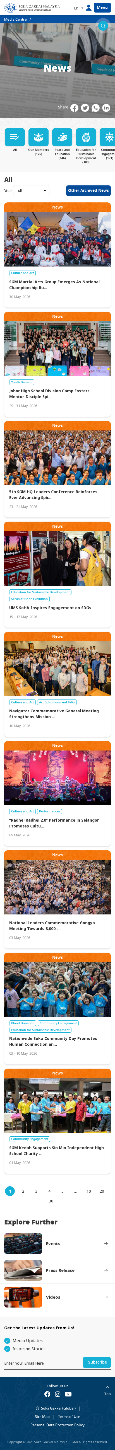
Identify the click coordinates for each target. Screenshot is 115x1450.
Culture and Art (22, 273)
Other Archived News (88, 190)
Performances (49, 811)
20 (102, 1191)
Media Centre (15, 19)
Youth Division (21, 382)
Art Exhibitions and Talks (57, 702)
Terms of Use (69, 1416)
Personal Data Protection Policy (57, 1425)
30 (51, 1201)
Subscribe (97, 1362)
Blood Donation (22, 1023)
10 (89, 1191)
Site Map (42, 1416)
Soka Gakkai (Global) (58, 1408)
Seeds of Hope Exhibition (29, 599)
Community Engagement (58, 1023)
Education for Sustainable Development (40, 592)
